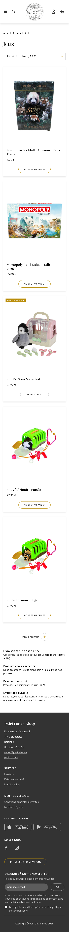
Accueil (7, 33)
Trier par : (10, 56)
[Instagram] (16, 847)
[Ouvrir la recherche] (13, 11)
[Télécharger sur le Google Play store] (47, 827)
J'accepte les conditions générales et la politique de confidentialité (35, 909)
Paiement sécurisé (14, 779)
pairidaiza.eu (11, 757)
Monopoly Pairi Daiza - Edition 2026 (31, 267)
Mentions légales (13, 807)
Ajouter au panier (34, 169)
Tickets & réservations (26, 862)
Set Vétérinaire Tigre (23, 600)
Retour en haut (30, 637)
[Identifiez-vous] (53, 11)
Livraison (9, 774)
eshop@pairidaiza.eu (15, 752)
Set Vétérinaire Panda (24, 490)
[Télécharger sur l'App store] (18, 827)
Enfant (19, 33)
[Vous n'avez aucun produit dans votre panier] (62, 11)
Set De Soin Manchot (23, 379)
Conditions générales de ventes (21, 801)
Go (57, 887)
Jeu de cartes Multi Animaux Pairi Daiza (33, 152)
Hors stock (34, 394)
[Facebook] (6, 847)
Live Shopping (12, 784)
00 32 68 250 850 (14, 747)
